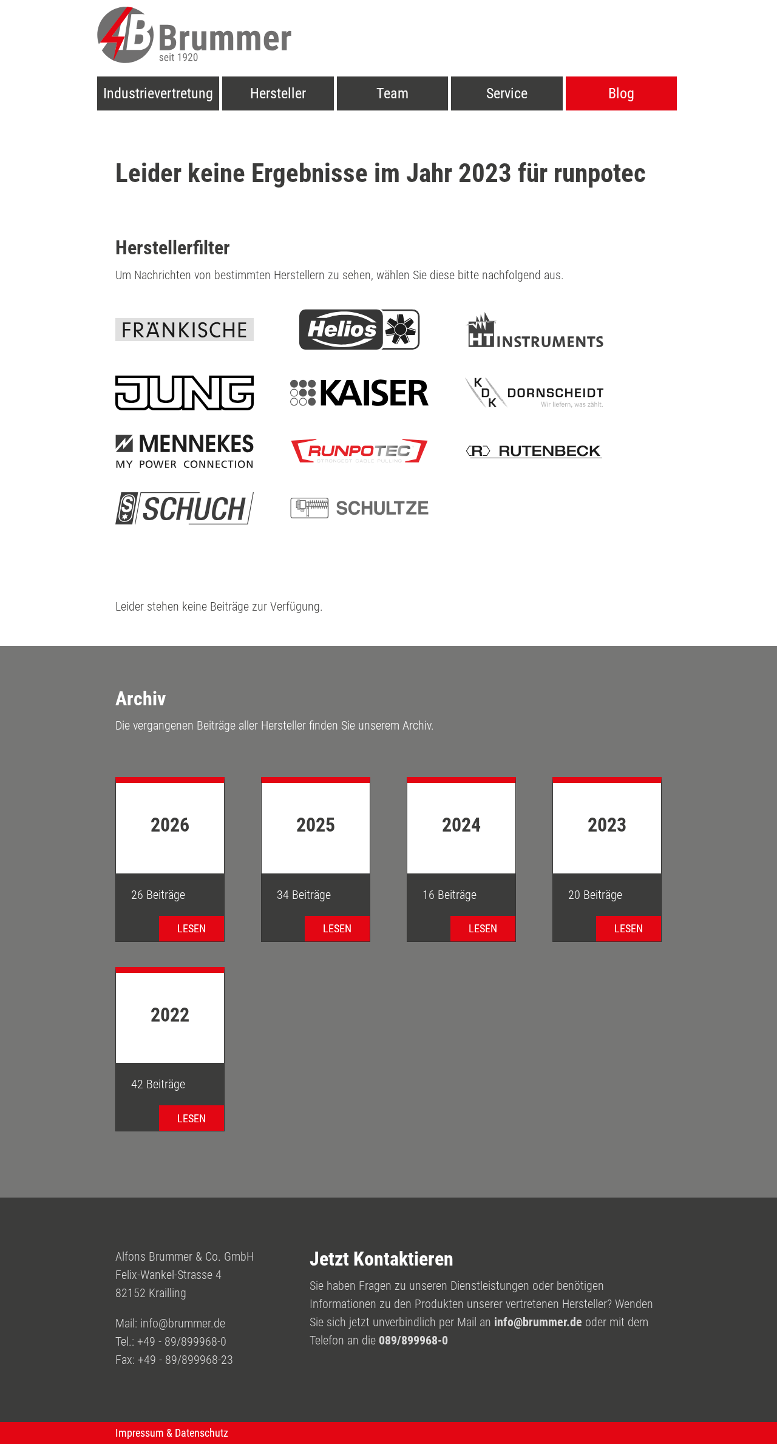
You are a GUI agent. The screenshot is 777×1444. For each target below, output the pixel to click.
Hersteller (278, 93)
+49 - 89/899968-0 (181, 1341)
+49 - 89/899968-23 (185, 1359)
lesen (191, 928)
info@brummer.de (182, 1323)
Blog (621, 93)
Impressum (139, 1433)
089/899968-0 (413, 1340)
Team (392, 93)
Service (507, 93)
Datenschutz (201, 1433)
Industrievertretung (158, 93)
